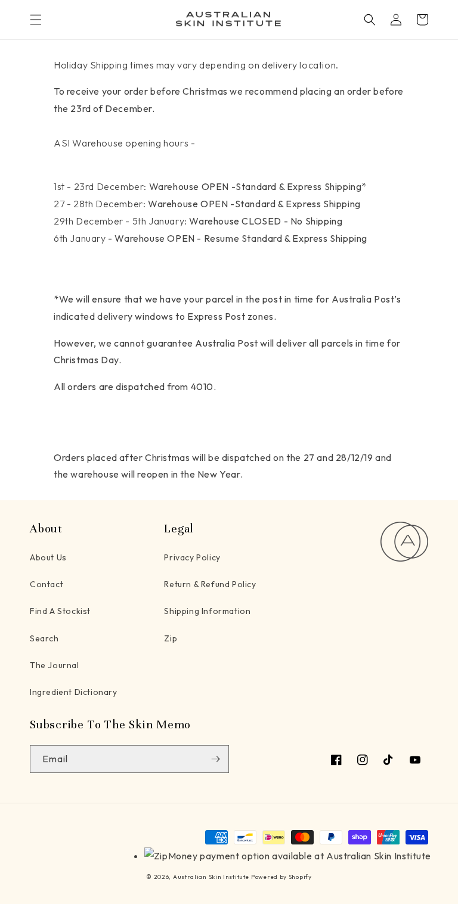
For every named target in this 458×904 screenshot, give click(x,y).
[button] (36, 20)
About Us (48, 557)
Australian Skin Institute (211, 877)
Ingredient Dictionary (73, 692)
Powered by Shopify (281, 877)
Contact (46, 584)
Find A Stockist (60, 611)
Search (44, 638)
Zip (170, 638)
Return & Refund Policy (210, 584)
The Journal (54, 665)
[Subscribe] (215, 759)
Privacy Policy (192, 557)
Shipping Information (207, 611)
